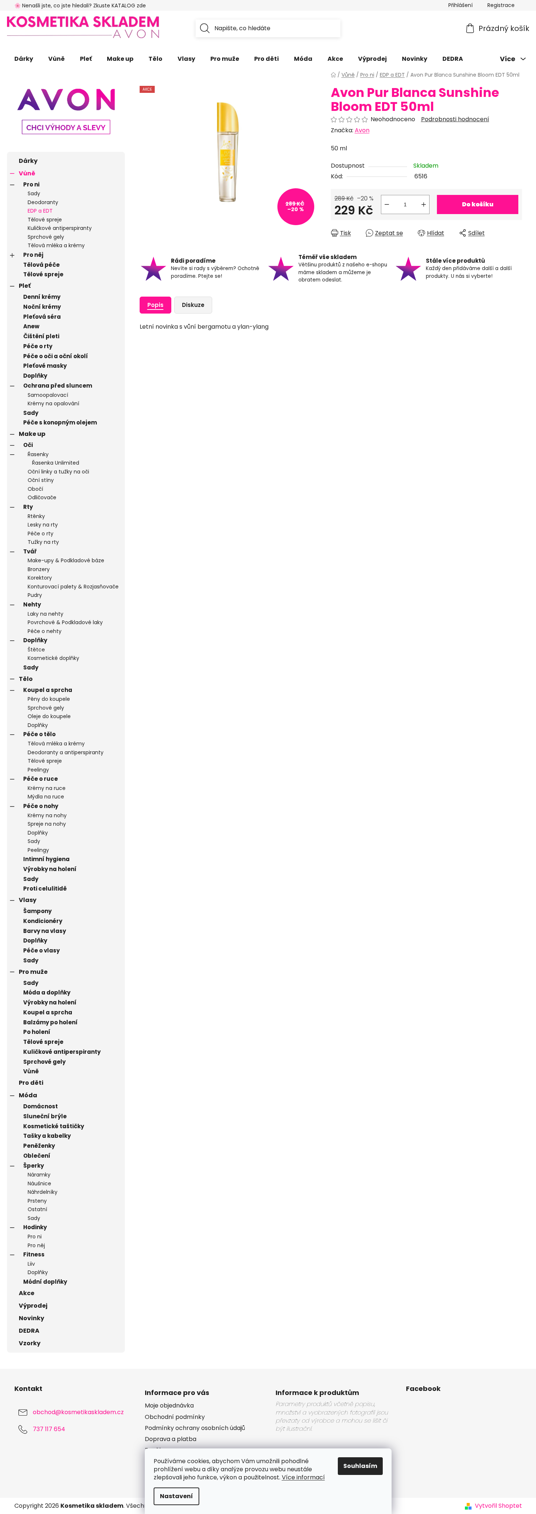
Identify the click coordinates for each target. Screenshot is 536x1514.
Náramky (39, 1174)
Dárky (28, 161)
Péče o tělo (39, 734)
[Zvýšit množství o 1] (423, 204)
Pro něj (33, 255)
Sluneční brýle (45, 1116)
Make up (32, 434)
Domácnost (40, 1106)
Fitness (34, 1254)
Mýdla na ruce (46, 796)
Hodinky (35, 1227)
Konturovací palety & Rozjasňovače (73, 586)
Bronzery (39, 569)
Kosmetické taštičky (53, 1126)
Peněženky (39, 1146)
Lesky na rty (43, 524)
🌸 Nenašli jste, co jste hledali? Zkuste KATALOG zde (80, 5)
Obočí (35, 489)
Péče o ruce (40, 779)
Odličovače (42, 497)
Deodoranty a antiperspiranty (66, 752)
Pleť (25, 286)
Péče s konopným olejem (60, 422)
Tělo (26, 679)
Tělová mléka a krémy (56, 245)
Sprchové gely (46, 237)
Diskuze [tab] (193, 305)
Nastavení (176, 1496)
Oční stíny (41, 480)
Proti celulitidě (45, 888)
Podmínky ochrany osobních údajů (195, 1428)
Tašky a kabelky (47, 1136)
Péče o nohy (40, 806)
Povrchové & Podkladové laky (65, 622)
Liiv (31, 1264)
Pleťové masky (45, 366)
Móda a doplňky (46, 992)
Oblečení (36, 1156)
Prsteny (37, 1200)
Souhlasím (360, 1466)
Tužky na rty (43, 542)
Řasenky (38, 454)
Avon (362, 130)
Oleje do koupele (49, 716)
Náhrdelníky (42, 1192)
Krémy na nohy (47, 815)
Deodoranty (43, 202)
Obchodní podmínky (175, 1417)
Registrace (501, 5)
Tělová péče (41, 265)
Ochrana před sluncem (57, 385)
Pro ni (31, 184)
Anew (31, 326)
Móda (28, 1095)
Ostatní (37, 1209)
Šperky (33, 1165)
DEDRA (29, 1330)
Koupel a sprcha (47, 690)
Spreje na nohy (47, 824)
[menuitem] (24, 58)
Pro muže (33, 972)
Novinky (31, 1318)
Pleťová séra (42, 317)
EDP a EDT (40, 210)
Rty (28, 507)
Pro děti (31, 1082)
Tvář (30, 551)
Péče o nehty (45, 631)
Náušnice (39, 1183)
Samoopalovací (48, 395)
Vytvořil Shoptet (498, 1506)
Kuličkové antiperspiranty (60, 228)
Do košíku (477, 204)
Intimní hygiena (46, 859)
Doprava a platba (170, 1439)
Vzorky (30, 1343)
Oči (28, 445)
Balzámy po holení (50, 1022)
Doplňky (35, 376)
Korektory (40, 577)
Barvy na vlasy (44, 931)
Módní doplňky (45, 1282)
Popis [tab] (155, 305)
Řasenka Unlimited (55, 462)
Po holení (36, 1032)
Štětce (36, 649)
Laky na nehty (45, 614)
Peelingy (38, 769)
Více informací (303, 1477)
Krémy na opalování (53, 403)
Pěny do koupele (49, 699)
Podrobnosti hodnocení (455, 119)
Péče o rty (37, 346)
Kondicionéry (42, 921)
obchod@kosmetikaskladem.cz (78, 1412)
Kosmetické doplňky (53, 658)
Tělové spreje (45, 219)
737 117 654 (49, 1429)
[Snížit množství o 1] (386, 204)
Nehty (32, 604)
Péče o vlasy (41, 950)
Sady (34, 193)
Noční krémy (42, 307)
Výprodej (33, 1305)
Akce (26, 1293)
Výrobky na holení (50, 869)
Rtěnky (36, 516)
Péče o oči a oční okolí (55, 356)
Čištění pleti (41, 336)
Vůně (27, 173)
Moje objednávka (169, 1406)
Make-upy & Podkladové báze (66, 560)
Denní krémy (41, 297)
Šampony (37, 911)
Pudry (35, 595)
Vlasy (27, 900)
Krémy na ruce (47, 788)
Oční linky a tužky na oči (58, 471)
